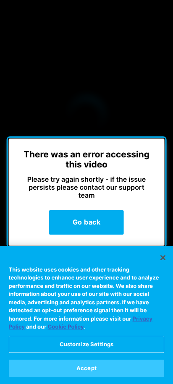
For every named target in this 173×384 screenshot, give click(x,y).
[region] (86, 315)
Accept (86, 368)
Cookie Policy (66, 327)
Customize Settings (86, 344)
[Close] (163, 257)
